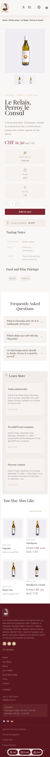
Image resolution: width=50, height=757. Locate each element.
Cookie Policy (8, 740)
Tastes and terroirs (17, 389)
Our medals (8, 670)
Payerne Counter (16, 464)
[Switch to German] (13, 721)
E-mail (26, 752)
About (5, 666)
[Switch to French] (5, 721)
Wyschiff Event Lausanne (21, 426)
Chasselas (25, 160)
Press (5, 679)
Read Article (12, 409)
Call (14, 752)
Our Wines (7, 661)
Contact (6, 683)
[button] (46, 8)
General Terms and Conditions (14, 729)
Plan (38, 752)
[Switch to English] (9, 721)
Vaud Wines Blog (10, 674)
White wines (14, 20)
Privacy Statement (9, 745)
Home (4, 20)
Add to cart (25, 211)
